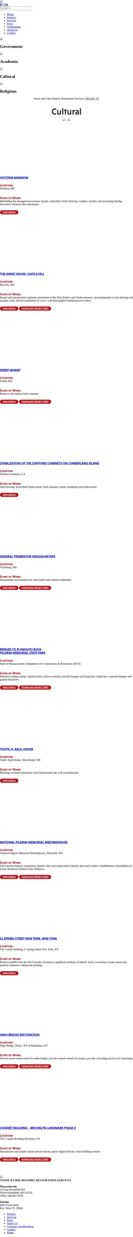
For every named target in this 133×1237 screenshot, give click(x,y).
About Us (12, 29)
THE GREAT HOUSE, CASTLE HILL (22, 274)
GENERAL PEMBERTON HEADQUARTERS (27, 556)
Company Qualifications (20, 1226)
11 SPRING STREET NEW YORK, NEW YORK (28, 938)
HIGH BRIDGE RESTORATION (19, 1035)
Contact (11, 33)
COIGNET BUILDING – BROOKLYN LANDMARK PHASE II (38, 1128)
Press (10, 23)
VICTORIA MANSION (14, 177)
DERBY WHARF (10, 370)
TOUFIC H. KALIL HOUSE (16, 749)
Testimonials (14, 26)
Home (10, 14)
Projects (11, 17)
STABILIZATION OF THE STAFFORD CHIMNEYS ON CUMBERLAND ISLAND (49, 463)
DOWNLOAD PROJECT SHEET (35, 308)
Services (11, 20)
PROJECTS (92, 98)
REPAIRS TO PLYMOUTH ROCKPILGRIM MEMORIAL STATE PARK (22, 651)
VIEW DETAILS (9, 212)
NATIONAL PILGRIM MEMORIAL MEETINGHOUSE (34, 842)
